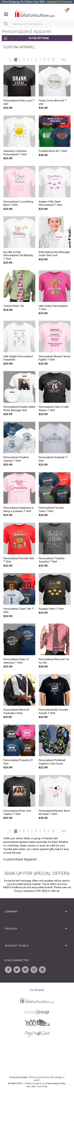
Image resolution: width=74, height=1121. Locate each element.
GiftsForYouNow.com (35, 1083)
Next (64, 59)
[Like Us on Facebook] (8, 969)
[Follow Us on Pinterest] (25, 969)
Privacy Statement (24, 890)
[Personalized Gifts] (34, 13)
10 (53, 59)
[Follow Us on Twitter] (16, 969)
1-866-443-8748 (38, 1086)
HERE (44, 890)
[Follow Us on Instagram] (33, 969)
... (58, 59)
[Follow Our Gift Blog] (42, 969)
